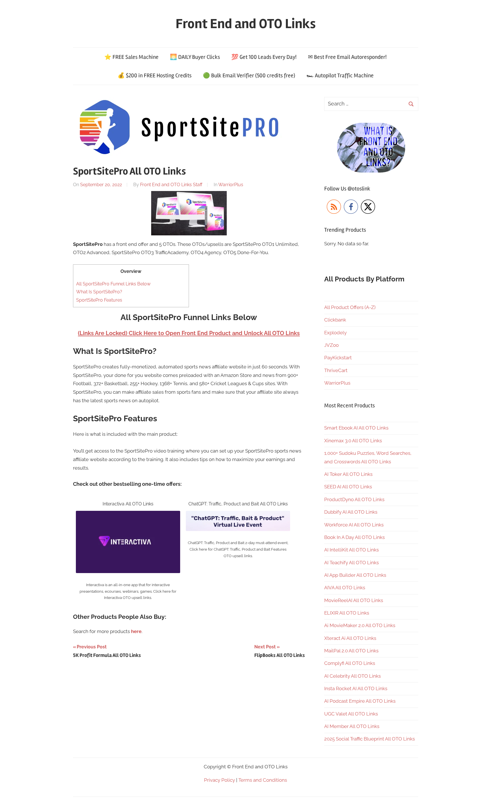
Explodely (335, 332)
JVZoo (331, 345)
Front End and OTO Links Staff (171, 184)
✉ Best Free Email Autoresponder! (347, 57)
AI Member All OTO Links (351, 726)
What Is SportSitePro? (99, 291)
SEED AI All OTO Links (348, 486)
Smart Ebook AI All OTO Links (356, 428)
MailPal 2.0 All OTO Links (351, 651)
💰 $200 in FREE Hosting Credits (155, 75)
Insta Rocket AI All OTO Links (355, 688)
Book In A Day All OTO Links (354, 537)
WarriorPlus (230, 184)
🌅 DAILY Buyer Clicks (195, 57)
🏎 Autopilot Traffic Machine (340, 75)
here (136, 631)
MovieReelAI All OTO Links (353, 600)
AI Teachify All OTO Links (351, 562)
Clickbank (335, 320)
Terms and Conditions (262, 780)
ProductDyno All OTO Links (354, 499)
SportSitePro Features (99, 300)
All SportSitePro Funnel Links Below (113, 284)
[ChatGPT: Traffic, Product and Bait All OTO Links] (238, 515)
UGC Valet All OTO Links (351, 714)
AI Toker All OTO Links (348, 474)
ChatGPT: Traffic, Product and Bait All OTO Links (238, 504)
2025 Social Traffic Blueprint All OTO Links (369, 739)
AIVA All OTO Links (344, 587)
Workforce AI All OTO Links (354, 525)
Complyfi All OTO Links (349, 663)
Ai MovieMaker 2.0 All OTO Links (359, 625)
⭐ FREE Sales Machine (131, 57)
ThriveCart (336, 370)
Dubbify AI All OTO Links (350, 512)
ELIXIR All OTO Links (346, 613)
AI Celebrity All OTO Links (352, 676)
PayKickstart (338, 357)
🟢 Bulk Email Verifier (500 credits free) (249, 75)
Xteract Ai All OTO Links (350, 638)
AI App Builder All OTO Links (355, 575)
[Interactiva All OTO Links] (128, 515)
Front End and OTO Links (246, 23)
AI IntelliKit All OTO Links (351, 550)
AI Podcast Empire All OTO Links (360, 701)
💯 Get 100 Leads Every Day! (264, 57)
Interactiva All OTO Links (128, 504)
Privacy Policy (219, 780)
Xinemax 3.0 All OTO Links (353, 440)
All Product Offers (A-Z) (350, 307)
